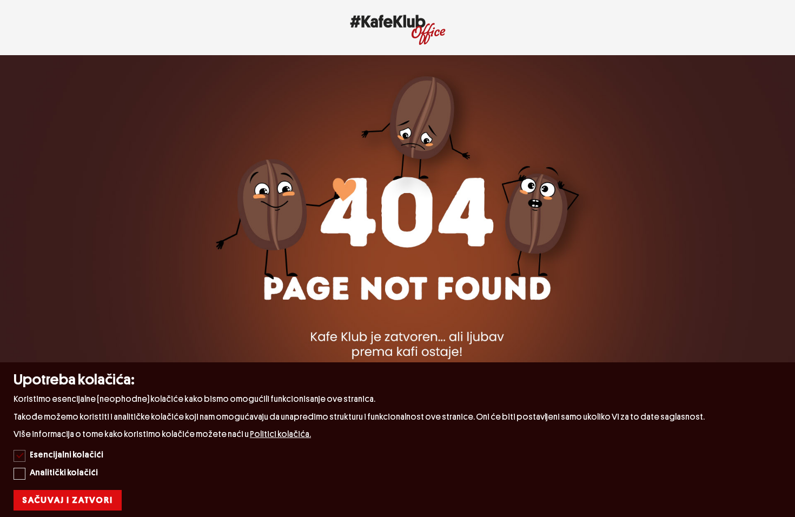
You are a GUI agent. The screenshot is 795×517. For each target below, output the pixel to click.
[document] (399, 440)
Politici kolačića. (280, 434)
